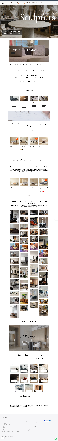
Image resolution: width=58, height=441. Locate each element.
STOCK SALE (22, 3)
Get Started (29, 340)
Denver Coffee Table (23, 146)
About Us (35, 421)
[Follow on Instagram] (4, 434)
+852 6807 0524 (4, 424)
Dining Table (26, 421)
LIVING (12, 2)
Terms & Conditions (37, 425)
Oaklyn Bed (21, 187)
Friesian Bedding (27, 429)
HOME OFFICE (28, 2)
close (1, 0)
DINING (16, 2)
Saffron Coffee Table (42, 146)
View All (29, 195)
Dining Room (34, 102)
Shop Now (14, 106)
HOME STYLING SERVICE (30, 3)
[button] (2, 438)
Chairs (26, 422)
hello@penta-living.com (5, 427)
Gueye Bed (31, 187)
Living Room (14, 102)
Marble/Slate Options (37, 422)
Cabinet (26, 426)
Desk (25, 425)
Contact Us (35, 426)
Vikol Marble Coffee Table (14, 146)
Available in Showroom (28, 430)
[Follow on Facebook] (2, 434)
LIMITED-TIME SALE (15, 3)
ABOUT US (42, 2)
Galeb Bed (11, 187)
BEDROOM (22, 2)
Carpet (43, 102)
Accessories (24, 102)
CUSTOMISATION (35, 2)
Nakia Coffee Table (32, 146)
